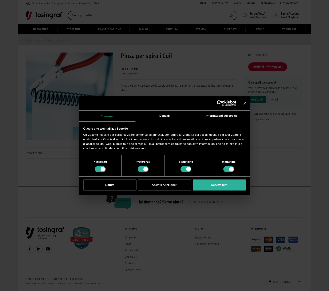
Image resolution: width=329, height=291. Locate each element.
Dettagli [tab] (164, 115)
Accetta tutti (219, 185)
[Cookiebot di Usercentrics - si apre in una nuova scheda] (219, 103)
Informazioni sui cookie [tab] (221, 115)
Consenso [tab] (107, 116)
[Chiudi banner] (244, 103)
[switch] (143, 169)
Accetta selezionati (164, 185)
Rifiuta (109, 185)
